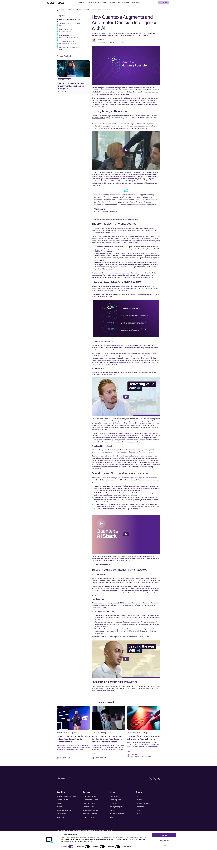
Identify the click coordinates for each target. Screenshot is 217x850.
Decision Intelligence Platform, (116, 556)
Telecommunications (64, 810)
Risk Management (89, 803)
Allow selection (164, 840)
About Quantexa (115, 796)
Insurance (60, 807)
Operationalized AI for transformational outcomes (68, 36)
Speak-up (139, 814)
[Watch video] (126, 150)
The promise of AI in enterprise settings (69, 24)
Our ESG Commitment (117, 814)
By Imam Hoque (103, 39)
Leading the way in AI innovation (70, 19)
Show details (127, 846)
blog (62, 10)
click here (134, 219)
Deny (164, 845)
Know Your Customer (90, 814)
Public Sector (61, 814)
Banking (59, 803)
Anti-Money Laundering (91, 810)
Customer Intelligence (90, 800)
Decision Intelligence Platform (67, 796)
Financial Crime (88, 807)
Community (140, 807)
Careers (112, 810)
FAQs (111, 817)
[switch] (87, 846)
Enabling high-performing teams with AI (70, 48)
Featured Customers (143, 803)
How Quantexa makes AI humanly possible (67, 30)
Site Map (139, 810)
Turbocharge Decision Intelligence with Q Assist (67, 42)
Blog (137, 796)
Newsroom (113, 803)
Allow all (164, 835)
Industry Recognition (116, 807)
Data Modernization (89, 796)
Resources (139, 800)
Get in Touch (61, 817)
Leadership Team (115, 800)
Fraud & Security (89, 817)
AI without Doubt (62, 800)
